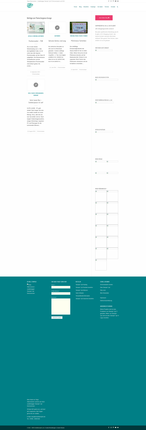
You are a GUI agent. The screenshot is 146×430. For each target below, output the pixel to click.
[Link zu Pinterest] (113, 1)
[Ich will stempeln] (30, 6)
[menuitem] (75, 6)
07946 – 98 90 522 (35, 418)
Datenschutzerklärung (106, 300)
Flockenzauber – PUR (36, 41)
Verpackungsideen (39, 93)
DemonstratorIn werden (106, 284)
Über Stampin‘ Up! (105, 287)
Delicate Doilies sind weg (57, 41)
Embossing (35, 36)
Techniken (85, 36)
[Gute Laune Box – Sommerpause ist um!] (36, 85)
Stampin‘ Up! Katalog (81, 284)
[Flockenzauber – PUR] (36, 28)
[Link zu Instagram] (111, 1)
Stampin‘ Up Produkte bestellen (84, 287)
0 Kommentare (36, 74)
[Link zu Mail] (118, 1)
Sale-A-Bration (80, 293)
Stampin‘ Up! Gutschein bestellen (85, 298)
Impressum (103, 297)
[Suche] (117, 6)
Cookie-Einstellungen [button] (50, 427)
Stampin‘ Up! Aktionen (82, 290)
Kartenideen (41, 36)
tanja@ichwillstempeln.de (38, 416)
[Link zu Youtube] (115, 1)
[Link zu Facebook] (109, 1)
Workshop (36, 95)
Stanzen (81, 36)
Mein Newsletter (104, 293)
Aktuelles (30, 36)
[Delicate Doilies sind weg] (57, 27)
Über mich (103, 290)
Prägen (76, 36)
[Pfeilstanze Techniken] (79, 27)
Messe (29, 93)
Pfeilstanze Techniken (78, 41)
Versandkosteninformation (83, 295)
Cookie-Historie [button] (60, 427)
